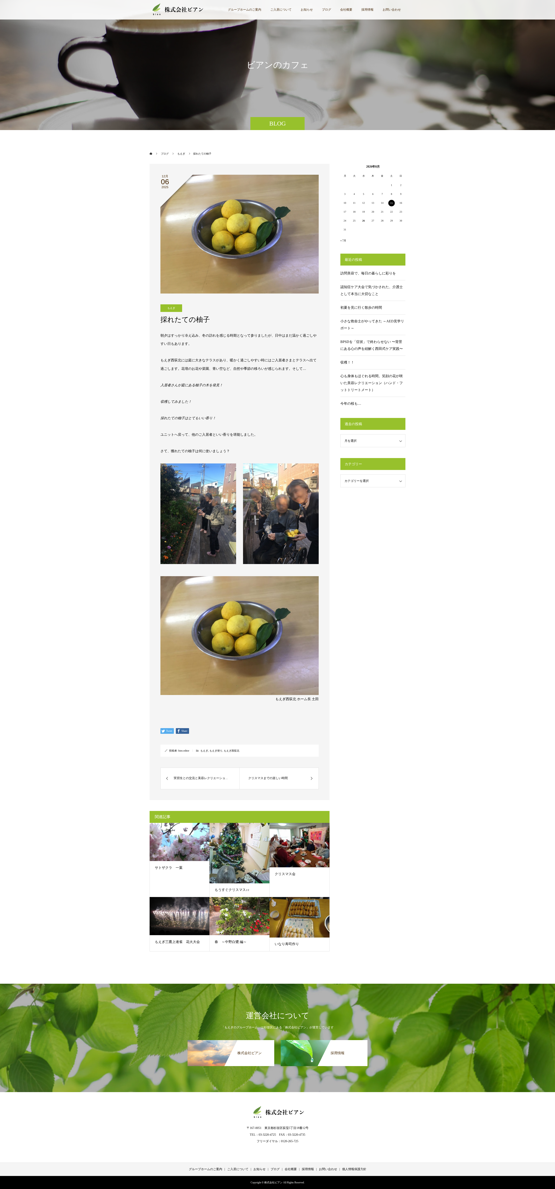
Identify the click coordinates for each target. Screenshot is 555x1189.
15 (391, 203)
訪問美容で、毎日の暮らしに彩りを (368, 273)
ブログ (326, 9)
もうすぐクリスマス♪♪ (232, 890)
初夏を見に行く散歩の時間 (361, 307)
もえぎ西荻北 (231, 750)
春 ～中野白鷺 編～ (231, 942)
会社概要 (346, 9)
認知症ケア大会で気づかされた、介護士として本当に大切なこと (371, 290)
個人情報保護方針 (354, 1169)
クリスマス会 (285, 874)
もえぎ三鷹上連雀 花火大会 (177, 942)
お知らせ (307, 9)
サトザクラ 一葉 (169, 867)
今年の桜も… (350, 403)
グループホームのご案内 (244, 9)
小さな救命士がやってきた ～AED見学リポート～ (372, 324)
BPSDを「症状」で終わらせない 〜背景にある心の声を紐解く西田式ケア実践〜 (371, 345)
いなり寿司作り (287, 944)
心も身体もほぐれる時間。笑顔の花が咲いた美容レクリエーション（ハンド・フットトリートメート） (371, 383)
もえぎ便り (215, 750)
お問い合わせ (392, 9)
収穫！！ (347, 362)
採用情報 (367, 9)
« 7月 (343, 240)
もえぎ (171, 308)
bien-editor (183, 750)
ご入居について (281, 9)
